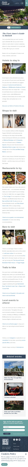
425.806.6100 (5, 451)
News (14, 443)
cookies (7, 457)
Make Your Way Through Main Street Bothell (12, 378)
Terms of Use (21, 460)
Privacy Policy (9, 460)
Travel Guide (16, 446)
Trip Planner (16, 449)
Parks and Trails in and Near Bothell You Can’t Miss (12, 412)
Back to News (15, 27)
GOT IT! (4, 464)
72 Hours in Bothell (9, 397)
